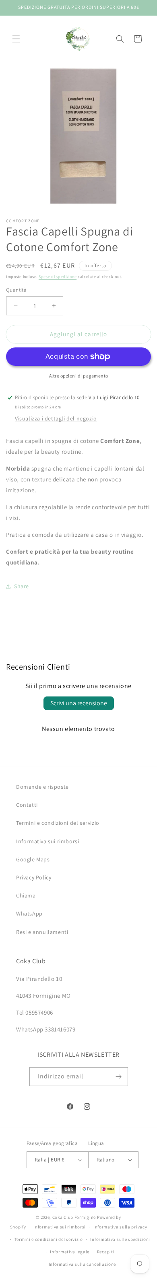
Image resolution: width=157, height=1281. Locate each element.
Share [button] (21, 586)
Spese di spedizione (57, 276)
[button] (16, 39)
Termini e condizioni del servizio (57, 822)
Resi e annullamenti (42, 932)
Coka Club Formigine (74, 1217)
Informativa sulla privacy (120, 1227)
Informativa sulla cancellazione (82, 1264)
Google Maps (33, 859)
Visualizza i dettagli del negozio (56, 418)
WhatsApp (29, 913)
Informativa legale (69, 1252)
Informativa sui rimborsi (47, 841)
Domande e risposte (42, 786)
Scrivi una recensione (78, 703)
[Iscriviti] (119, 1076)
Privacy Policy (33, 877)
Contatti (27, 804)
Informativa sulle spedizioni (120, 1239)
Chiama (26, 895)
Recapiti (106, 1252)
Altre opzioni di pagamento (78, 376)
